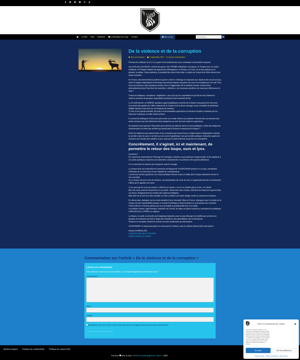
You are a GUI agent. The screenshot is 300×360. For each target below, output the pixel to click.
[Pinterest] (76, 3)
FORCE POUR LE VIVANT (140, 236)
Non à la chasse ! (138, 57)
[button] (295, 324)
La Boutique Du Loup (119, 37)
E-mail (89, 316)
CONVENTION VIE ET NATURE (142, 233)
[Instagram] (85, 3)
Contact (134, 37)
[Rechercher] (223, 37)
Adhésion (101, 37)
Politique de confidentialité (272, 355)
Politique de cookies (259, 355)
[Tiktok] (90, 3)
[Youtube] (81, 3)
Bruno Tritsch (155, 356)
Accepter (258, 350)
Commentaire (92, 276)
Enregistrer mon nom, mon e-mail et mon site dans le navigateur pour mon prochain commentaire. (128, 325)
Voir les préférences (284, 350)
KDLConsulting (141, 356)
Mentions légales (283, 355)
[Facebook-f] (66, 3)
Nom (88, 306)
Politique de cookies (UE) (59, 349)
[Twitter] (71, 3)
